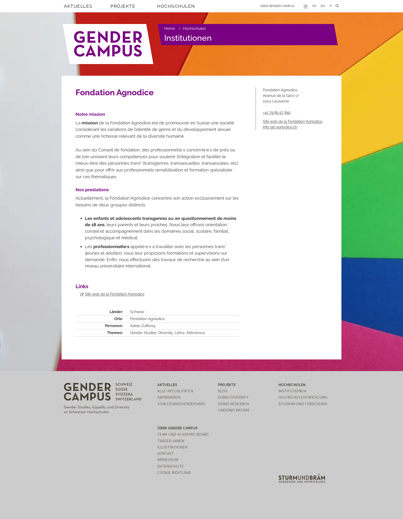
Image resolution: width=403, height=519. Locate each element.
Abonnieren (169, 397)
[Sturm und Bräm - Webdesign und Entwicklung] (301, 478)
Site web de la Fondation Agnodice (114, 294)
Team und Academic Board (183, 434)
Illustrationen (172, 447)
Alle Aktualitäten (175, 391)
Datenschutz (170, 466)
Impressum (167, 460)
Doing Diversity (233, 397)
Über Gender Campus (277, 6)
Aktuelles (78, 6)
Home (169, 28)
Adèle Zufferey (143, 326)
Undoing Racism (233, 410)
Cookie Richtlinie (174, 473)
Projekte (123, 6)
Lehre (179, 333)
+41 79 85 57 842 (277, 112)
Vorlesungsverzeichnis (181, 404)
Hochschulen (176, 6)
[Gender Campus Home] (108, 44)
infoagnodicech (280, 127)
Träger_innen (170, 441)
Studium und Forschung (302, 404)
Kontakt (165, 453)
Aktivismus (195, 333)
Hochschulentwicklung (302, 397)
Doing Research (233, 404)
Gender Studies (143, 333)
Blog (223, 391)
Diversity (165, 333)
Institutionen (188, 38)
